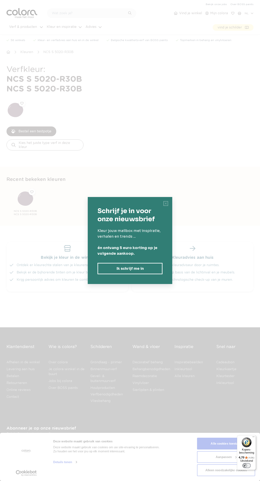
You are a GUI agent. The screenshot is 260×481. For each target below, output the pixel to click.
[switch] (247, 465)
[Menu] (253, 437)
